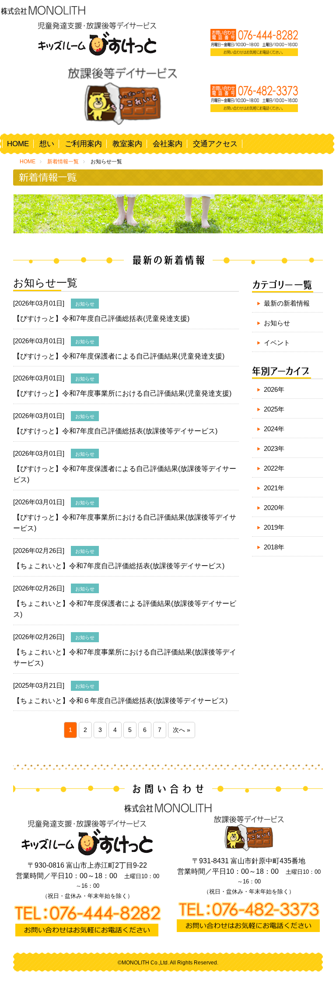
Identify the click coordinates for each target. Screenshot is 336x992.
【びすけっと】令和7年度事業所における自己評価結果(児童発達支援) (122, 393)
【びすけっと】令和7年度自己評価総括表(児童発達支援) (101, 318)
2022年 (274, 468)
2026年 (274, 389)
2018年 (274, 547)
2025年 (274, 409)
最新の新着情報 (287, 303)
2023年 (274, 448)
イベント (277, 342)
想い (46, 144)
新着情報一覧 (63, 161)
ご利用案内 (83, 144)
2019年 (274, 527)
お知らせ (277, 323)
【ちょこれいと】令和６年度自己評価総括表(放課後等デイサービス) (120, 700)
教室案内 (127, 144)
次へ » (181, 730)
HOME (18, 144)
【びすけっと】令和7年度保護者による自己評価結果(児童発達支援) (118, 356)
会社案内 (167, 144)
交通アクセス (215, 144)
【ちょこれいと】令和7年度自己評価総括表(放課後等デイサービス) (118, 566)
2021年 (274, 488)
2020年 (274, 507)
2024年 (274, 429)
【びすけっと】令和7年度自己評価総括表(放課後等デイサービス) (115, 431)
